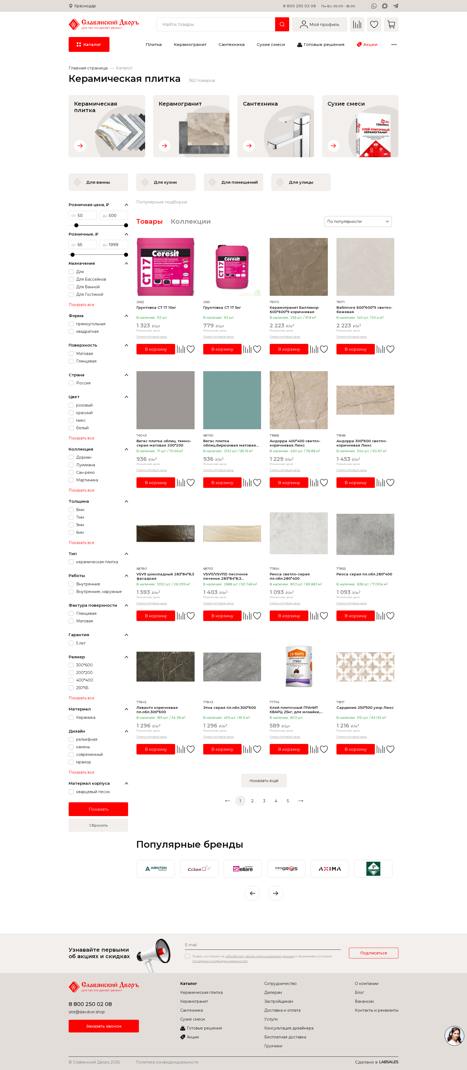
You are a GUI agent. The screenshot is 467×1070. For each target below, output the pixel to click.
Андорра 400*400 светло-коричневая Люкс (295, 443)
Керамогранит (194, 1001)
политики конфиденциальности (220, 961)
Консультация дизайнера (288, 1028)
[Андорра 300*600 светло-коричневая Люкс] (365, 400)
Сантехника (191, 1010)
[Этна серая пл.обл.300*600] (232, 667)
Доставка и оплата (282, 1010)
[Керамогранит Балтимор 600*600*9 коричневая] (299, 267)
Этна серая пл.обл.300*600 (229, 707)
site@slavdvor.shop (87, 1011)
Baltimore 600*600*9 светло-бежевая (364, 309)
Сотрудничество (280, 983)
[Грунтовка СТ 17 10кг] (165, 267)
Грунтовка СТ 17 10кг (156, 307)
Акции (193, 1037)
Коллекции (191, 221)
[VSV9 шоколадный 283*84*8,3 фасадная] (165, 534)
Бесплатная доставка (285, 1037)
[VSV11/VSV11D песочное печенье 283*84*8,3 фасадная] (232, 534)
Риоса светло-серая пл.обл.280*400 (290, 576)
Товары (149, 221)
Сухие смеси (192, 1019)
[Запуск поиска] (282, 24)
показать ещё (264, 780)
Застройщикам (278, 1001)
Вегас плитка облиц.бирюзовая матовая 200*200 (229, 443)
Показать (98, 809)
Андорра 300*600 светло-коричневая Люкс (361, 443)
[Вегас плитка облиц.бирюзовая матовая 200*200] (232, 400)
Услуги (271, 1019)
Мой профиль (324, 24)
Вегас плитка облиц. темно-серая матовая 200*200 (163, 443)
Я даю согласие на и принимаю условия (262, 958)
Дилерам (273, 992)
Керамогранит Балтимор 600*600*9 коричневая (294, 309)
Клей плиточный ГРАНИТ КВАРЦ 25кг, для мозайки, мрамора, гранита (295, 709)
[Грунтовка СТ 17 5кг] (232, 267)
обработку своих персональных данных (259, 956)
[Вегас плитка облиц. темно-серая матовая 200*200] (165, 400)
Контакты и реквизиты (376, 1010)
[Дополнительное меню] (394, 44)
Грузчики (273, 1046)
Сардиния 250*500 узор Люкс (365, 707)
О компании (366, 983)
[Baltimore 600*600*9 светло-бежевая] (365, 267)
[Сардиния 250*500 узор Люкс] (365, 667)
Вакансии (364, 1001)
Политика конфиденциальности (167, 1062)
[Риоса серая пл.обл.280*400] (365, 534)
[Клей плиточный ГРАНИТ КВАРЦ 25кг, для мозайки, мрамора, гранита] (299, 667)
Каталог (188, 983)
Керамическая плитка (201, 992)
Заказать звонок (104, 1026)
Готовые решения (204, 1028)
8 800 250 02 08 (299, 6)
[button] (275, 893)
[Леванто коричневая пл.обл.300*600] (165, 667)
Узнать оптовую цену (151, 336)
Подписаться (373, 953)
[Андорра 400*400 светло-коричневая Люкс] (299, 400)
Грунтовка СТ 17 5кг (222, 307)
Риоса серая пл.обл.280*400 (364, 574)
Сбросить (98, 825)
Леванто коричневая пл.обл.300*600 (157, 709)
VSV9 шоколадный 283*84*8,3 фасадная (165, 576)
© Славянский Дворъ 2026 (94, 1062)
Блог (359, 992)
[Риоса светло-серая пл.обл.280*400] (299, 534)
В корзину (156, 349)
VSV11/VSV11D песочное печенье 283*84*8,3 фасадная (225, 576)
